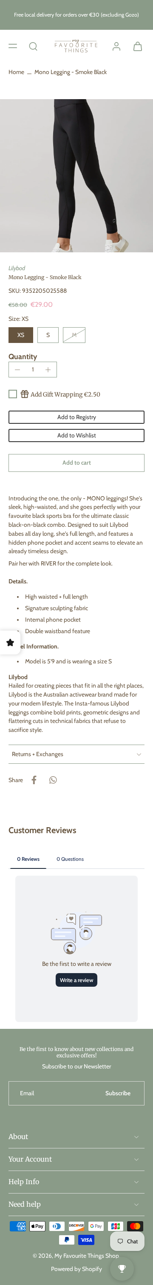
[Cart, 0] (135, 46)
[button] (12, 45)
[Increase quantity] (48, 370)
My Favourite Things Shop (86, 1255)
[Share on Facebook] (34, 780)
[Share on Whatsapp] (52, 780)
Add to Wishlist (76, 435)
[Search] (33, 45)
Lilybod (16, 268)
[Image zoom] (76, 175)
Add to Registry (76, 417)
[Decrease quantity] (17, 370)
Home (16, 72)
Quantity (22, 356)
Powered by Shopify (76, 1268)
